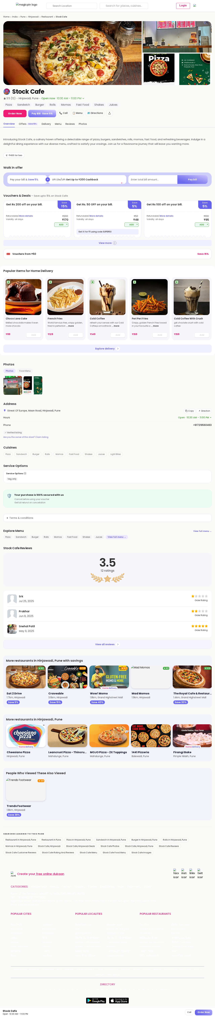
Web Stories (113, 975)
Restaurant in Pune (51, 839)
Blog (59, 969)
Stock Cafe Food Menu (114, 852)
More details (26, 215)
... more (70, 325)
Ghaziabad (17, 933)
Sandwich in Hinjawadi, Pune (111, 839)
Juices (101, 454)
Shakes (88, 454)
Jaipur (14, 937)
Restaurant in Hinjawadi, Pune (21, 839)
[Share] (109, 113)
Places (136, 969)
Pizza (8, 454)
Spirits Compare (85, 969)
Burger (36, 454)
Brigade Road (114, 924)
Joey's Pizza (146, 951)
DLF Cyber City (83, 933)
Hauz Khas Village (85, 955)
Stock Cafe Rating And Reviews (58, 852)
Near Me (69, 969)
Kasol (14, 955)
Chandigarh (49, 929)
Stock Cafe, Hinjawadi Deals (80, 846)
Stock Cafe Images (141, 852)
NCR (44, 937)
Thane (46, 946)
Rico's (174, 951)
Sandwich (21, 454)
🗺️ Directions (95, 113)
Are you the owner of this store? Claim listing (25, 437)
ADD (63, 224)
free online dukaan (50, 874)
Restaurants (39, 886)
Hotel (120, 886)
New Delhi (16, 924)
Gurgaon (47, 924)
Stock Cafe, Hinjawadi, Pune (139, 846)
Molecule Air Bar (149, 937)
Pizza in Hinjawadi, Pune (79, 839)
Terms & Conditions (107, 969)
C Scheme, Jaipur (117, 942)
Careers (99, 975)
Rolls (47, 454)
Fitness (92, 886)
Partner (147, 969)
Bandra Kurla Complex (88, 946)
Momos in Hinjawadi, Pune (19, 846)
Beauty (54, 886)
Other (148, 886)
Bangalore (17, 929)
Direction (205, 410)
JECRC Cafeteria (181, 942)
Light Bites (116, 454)
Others (165, 989)
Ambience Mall (115, 933)
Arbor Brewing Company (154, 929)
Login (183, 5)
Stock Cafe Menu (88, 852)
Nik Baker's (146, 933)
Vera (196, 969)
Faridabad (48, 933)
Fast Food (74, 454)
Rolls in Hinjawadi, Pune (175, 839)
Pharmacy (134, 886)
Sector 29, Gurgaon (118, 929)
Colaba (111, 946)
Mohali (14, 942)
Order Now (15, 113)
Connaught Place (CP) (120, 951)
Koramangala (83, 924)
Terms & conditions (21, 518)
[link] (23, 308)
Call (189, 1012)
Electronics (107, 886)
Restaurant (47, 16)
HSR (77, 929)
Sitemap (125, 969)
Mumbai (47, 942)
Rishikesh (16, 951)
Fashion (66, 886)
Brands (157, 969)
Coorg (46, 951)
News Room (19, 969)
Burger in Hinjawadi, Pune (144, 839)
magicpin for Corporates (177, 969)
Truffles (144, 924)
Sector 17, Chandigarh (119, 937)
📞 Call (63, 113)
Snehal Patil (27, 626)
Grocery (79, 886)
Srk (21, 596)
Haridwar (47, 955)
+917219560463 (202, 425)
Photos (9, 370)
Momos (59, 454)
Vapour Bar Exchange (152, 942)
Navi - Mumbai (19, 946)
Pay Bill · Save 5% (42, 113)
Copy (191, 410)
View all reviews (105, 644)
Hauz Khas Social (181, 955)
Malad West (82, 951)
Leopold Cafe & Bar (182, 946)
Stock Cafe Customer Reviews (21, 852)
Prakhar (24, 611)
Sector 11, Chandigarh (87, 942)
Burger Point (178, 929)
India (15, 16)
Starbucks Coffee (150, 946)
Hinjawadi (33, 16)
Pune (22, 16)
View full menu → (202, 531)
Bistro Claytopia (180, 924)
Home (6, 16)
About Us (34, 969)
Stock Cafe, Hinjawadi (49, 846)
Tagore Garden (116, 955)
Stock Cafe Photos (110, 846)
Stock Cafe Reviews (169, 846)
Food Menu (25, 370)
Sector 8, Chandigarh (87, 937)
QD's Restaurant (149, 955)
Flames (175, 933)
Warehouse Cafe (181, 937)
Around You (47, 969)
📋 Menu (77, 113)
